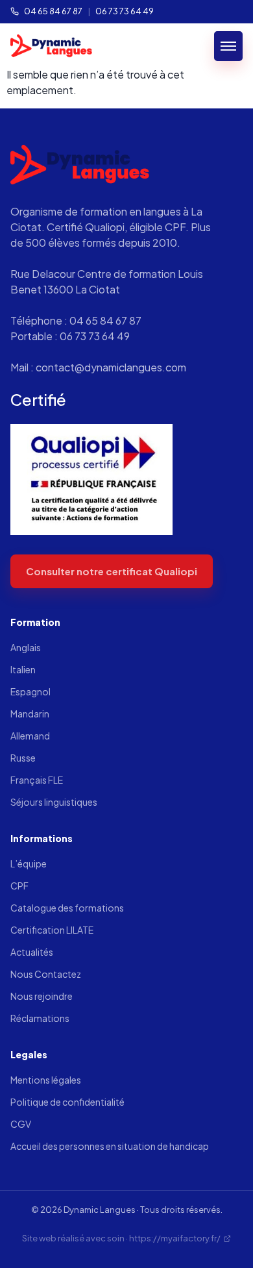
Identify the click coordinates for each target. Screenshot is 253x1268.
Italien (23, 669)
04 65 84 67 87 (53, 11)
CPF (19, 885)
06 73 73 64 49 (124, 11)
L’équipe (28, 863)
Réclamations (39, 1018)
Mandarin (29, 713)
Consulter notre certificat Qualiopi (111, 571)
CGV (20, 1124)
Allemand (30, 735)
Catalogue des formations (67, 908)
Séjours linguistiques (53, 802)
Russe (23, 758)
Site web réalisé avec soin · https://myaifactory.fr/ (121, 1238)
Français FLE (36, 780)
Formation (35, 622)
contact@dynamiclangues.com (111, 367)
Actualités (31, 952)
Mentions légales (45, 1080)
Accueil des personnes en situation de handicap (109, 1146)
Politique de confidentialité (67, 1102)
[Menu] (228, 46)
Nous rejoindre (41, 996)
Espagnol (30, 691)
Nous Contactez (45, 974)
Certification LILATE (51, 930)
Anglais (25, 647)
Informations (41, 838)
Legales (28, 1054)
